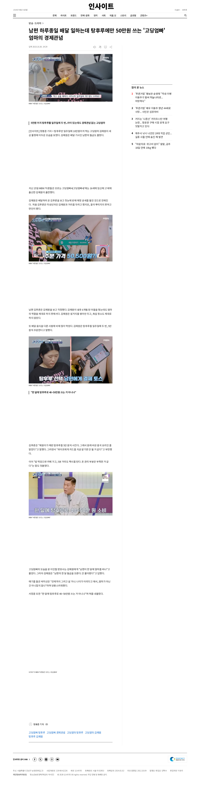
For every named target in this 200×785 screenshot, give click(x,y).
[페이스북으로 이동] (35, 759)
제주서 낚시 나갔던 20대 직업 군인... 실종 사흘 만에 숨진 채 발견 (153, 135)
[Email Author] (46, 724)
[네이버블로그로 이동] (58, 759)
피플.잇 (113, 15)
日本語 (184, 10)
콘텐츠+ (143, 15)
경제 (54, 15)
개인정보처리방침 (20, 774)
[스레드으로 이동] (52, 759)
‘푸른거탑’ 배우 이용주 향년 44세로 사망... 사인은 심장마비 (153, 109)
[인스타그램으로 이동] (46, 759)
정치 (96, 15)
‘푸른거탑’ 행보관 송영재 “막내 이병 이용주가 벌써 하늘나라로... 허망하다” (153, 97)
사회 (104, 15)
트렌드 (74, 15)
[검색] (185, 15)
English (177, 10)
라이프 (64, 15)
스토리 (123, 15)
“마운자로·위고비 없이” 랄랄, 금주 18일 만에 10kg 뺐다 (152, 145)
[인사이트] (101, 6)
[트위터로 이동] (40, 759)
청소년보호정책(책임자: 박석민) (42, 774)
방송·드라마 (35, 23)
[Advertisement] (71, 162)
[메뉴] (14, 15)
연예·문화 (85, 15)
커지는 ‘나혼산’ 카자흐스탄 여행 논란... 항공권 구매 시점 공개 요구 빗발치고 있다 (152, 122)
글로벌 (133, 15)
